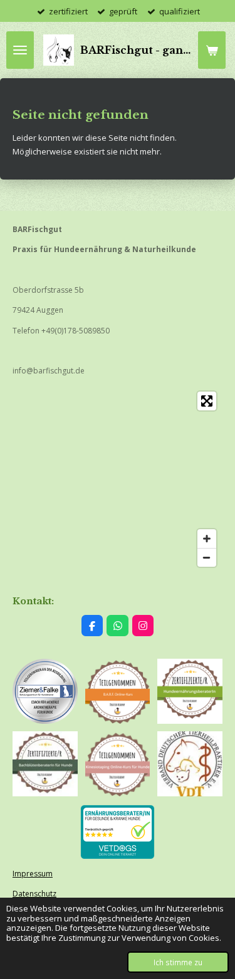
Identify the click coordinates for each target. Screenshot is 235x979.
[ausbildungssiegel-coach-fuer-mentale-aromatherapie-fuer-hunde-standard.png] (45, 691)
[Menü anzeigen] (20, 50)
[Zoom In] (206, 538)
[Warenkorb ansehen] (212, 50)
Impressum (33, 873)
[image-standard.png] (190, 691)
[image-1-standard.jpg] (190, 764)
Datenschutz (34, 893)
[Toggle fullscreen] (206, 401)
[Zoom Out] (206, 557)
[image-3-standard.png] (117, 764)
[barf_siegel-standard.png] (117, 691)
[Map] (117, 479)
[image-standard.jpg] (45, 764)
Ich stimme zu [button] (178, 962)
